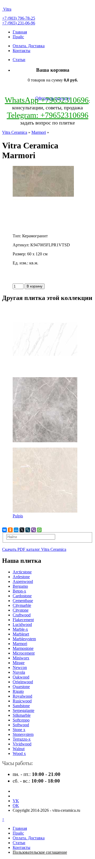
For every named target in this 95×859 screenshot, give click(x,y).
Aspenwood (23, 581)
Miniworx (21, 658)
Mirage (19, 662)
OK (16, 805)
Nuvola (19, 672)
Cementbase (23, 600)
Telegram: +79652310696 (47, 115)
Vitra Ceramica (14, 132)
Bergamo (20, 586)
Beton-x (19, 591)
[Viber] (33, 529)
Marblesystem (24, 639)
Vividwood (22, 744)
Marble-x (20, 629)
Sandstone (21, 705)
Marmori (38, 132)
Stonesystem (23, 734)
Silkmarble (22, 715)
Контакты (21, 50)
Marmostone (23, 648)
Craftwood (22, 615)
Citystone (20, 610)
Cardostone (22, 596)
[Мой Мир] (16, 529)
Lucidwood (22, 624)
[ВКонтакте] (4, 529)
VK (16, 800)
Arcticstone (22, 572)
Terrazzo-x (22, 739)
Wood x (19, 753)
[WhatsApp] (39, 529)
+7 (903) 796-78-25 (18, 18)
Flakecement (23, 619)
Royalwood (22, 696)
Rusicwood (22, 701)
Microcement (24, 653)
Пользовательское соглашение (40, 852)
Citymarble (22, 605)
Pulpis (18, 516)
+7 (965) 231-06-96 (18, 23)
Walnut (19, 748)
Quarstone (21, 686)
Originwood (23, 682)
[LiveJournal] (27, 529)
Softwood (21, 725)
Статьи (19, 59)
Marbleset (21, 634)
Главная (20, 32)
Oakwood (21, 677)
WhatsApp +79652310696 (47, 100)
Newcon (20, 667)
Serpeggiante (23, 710)
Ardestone (21, 576)
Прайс (18, 37)
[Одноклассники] (10, 529)
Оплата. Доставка (29, 46)
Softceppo (21, 720)
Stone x (19, 729)
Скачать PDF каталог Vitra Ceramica (34, 549)
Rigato (18, 691)
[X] (22, 529)
